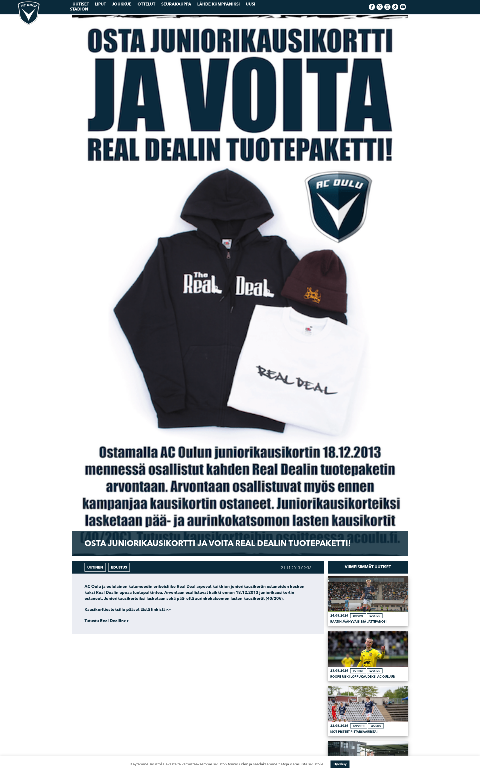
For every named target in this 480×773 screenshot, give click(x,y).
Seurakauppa (176, 4)
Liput (100, 4)
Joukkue (122, 4)
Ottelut (146, 4)
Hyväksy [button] (340, 764)
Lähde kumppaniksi (218, 4)
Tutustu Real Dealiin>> (106, 621)
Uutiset (80, 4)
